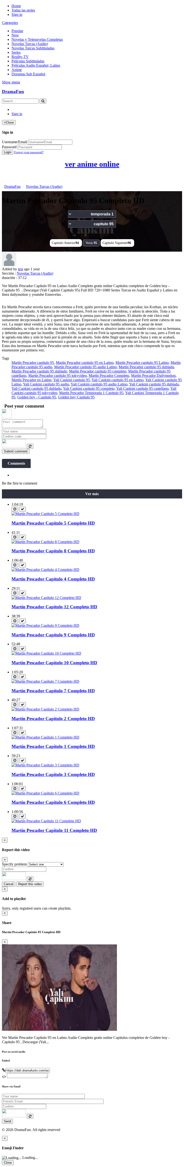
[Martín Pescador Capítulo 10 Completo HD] (46, 653)
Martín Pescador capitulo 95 (33, 363)
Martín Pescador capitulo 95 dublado (39, 371)
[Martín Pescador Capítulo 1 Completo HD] (45, 737)
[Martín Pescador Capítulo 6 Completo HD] (45, 793)
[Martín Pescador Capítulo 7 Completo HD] (45, 681)
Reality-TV (20, 57)
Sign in (17, 14)
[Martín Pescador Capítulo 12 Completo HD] (46, 598)
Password (9, 147)
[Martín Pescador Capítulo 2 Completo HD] (45, 709)
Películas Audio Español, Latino (36, 65)
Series (16, 52)
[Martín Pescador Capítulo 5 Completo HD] (45, 514)
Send (7, 1121)
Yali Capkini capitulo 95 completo (89, 388)
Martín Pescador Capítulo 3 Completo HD (53, 774)
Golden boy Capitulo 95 (76, 397)
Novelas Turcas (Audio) (30, 44)
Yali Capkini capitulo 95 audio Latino (99, 384)
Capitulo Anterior (65, 243)
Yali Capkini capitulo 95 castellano (142, 388)
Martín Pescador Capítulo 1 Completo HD (53, 746)
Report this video (30, 884)
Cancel (8, 884)
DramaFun (13, 91)
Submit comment (16, 451)
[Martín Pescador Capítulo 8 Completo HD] (45, 542)
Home (16, 6)
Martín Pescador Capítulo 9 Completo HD (53, 634)
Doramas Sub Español (28, 74)
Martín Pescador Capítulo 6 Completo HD (53, 802)
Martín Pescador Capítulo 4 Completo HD (53, 578)
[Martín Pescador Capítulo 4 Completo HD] (45, 570)
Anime (17, 70)
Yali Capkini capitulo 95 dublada (154, 384)
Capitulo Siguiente (117, 243)
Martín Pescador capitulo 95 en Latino (85, 363)
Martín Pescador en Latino (32, 380)
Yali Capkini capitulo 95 (71, 380)
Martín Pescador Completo (109, 375)
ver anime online (92, 164)
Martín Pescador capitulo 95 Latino (142, 363)
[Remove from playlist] (22, 509)
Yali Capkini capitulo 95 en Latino (118, 380)
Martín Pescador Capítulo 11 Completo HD (54, 830)
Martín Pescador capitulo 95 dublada (146, 367)
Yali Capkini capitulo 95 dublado (36, 388)
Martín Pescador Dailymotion (153, 375)
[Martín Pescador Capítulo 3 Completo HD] (45, 765)
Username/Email (14, 142)
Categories (10, 23)
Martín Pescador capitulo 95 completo (97, 371)
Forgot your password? (29, 152)
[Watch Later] (15, 509)
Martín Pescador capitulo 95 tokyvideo (57, 375)
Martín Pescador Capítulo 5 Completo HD (53, 523)
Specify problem (14, 864)
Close (8, 1162)
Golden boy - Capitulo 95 (36, 397)
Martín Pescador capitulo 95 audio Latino (85, 367)
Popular (17, 31)
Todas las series (23, 10)
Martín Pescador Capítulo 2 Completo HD (53, 718)
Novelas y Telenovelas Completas (37, 39)
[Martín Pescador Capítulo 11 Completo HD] (46, 821)
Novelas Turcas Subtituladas (33, 48)
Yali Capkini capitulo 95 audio (46, 384)
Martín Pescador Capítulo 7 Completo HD (53, 690)
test (20, 269)
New (15, 35)
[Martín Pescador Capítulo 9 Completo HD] (45, 625)
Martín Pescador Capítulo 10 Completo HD (54, 662)
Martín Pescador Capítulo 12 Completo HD (54, 606)
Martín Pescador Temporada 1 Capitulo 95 (91, 393)
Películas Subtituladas (28, 61)
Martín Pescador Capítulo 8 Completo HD (53, 550)
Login (7, 152)
